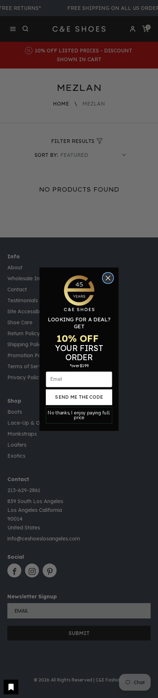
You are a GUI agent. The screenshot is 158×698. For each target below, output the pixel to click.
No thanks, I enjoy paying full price (79, 415)
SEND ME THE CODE (79, 397)
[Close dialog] (108, 278)
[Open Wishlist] (11, 687)
